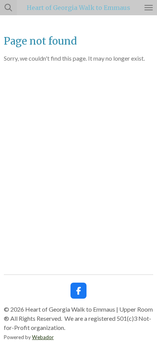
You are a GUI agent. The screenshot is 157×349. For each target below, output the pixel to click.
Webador (43, 337)
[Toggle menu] (148, 7)
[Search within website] (8, 7)
